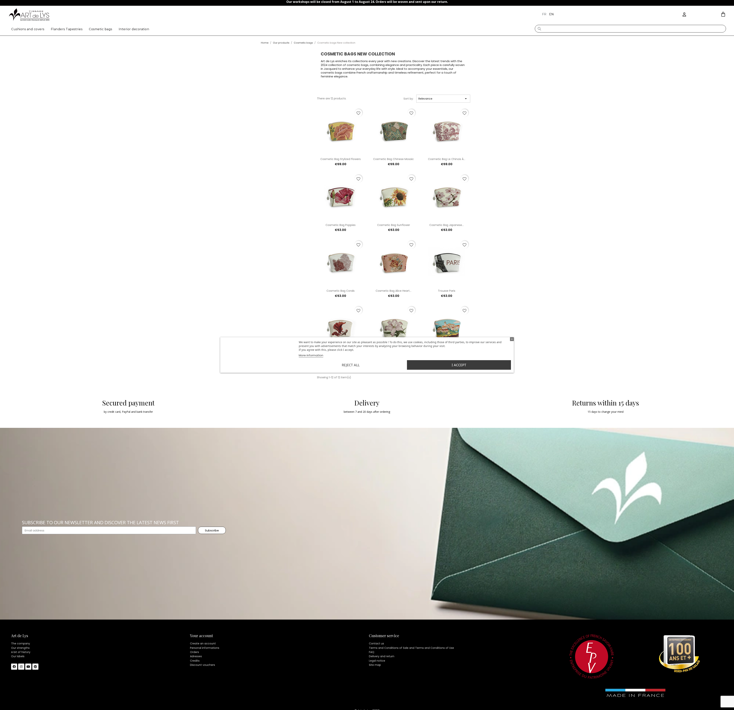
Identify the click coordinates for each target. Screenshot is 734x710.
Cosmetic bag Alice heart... (393, 291)
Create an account (203, 643)
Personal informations (204, 648)
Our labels (17, 656)
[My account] (684, 14)
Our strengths (20, 648)
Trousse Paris (446, 291)
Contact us (376, 643)
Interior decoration (134, 29)
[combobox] (630, 28)
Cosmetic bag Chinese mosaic (393, 159)
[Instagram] (21, 667)
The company (20, 643)
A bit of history (20, 652)
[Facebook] (14, 667)
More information (311, 355)
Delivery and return (381, 656)
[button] (723, 14)
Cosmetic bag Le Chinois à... (446, 159)
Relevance (443, 98)
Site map (375, 665)
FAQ (371, 652)
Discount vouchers (202, 665)
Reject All (351, 365)
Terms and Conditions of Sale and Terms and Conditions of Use (411, 648)
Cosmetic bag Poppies (341, 225)
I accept (459, 365)
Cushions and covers (27, 29)
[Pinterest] (35, 667)
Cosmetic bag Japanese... (446, 225)
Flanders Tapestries (67, 29)
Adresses (196, 656)
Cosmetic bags (100, 29)
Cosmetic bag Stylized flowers (340, 159)
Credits (195, 661)
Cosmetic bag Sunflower (393, 225)
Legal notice (377, 661)
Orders (194, 652)
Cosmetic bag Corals (340, 291)
